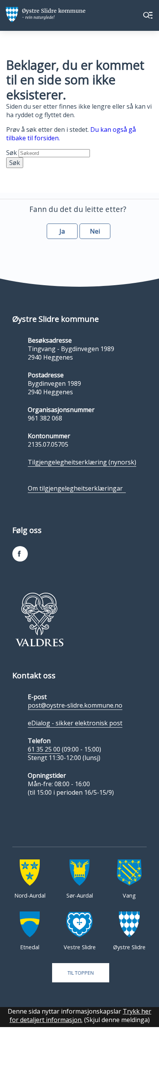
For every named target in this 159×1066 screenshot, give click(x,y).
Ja (62, 231)
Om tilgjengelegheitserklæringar (77, 488)
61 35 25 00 (44, 749)
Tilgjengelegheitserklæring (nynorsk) (82, 462)
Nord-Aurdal (30, 895)
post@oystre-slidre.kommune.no (75, 705)
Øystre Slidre (129, 947)
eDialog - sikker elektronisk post (75, 723)
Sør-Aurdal (79, 895)
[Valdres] (39, 619)
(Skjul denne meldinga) (117, 1020)
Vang (129, 895)
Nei (95, 231)
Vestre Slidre (80, 947)
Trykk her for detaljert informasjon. (81, 1015)
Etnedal (29, 947)
